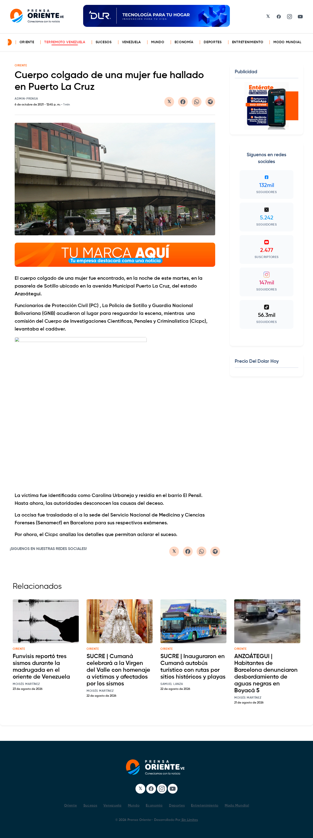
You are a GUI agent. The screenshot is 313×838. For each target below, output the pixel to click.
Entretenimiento (247, 42)
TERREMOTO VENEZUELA (64, 42)
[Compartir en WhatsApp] (196, 102)
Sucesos (104, 42)
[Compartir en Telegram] (210, 102)
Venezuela (131, 42)
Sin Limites (189, 820)
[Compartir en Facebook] (183, 102)
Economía (184, 42)
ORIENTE (21, 65)
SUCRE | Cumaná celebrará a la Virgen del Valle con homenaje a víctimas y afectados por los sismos (118, 670)
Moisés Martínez (26, 684)
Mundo (157, 42)
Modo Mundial (287, 42)
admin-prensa (26, 98)
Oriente (27, 42)
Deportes (213, 42)
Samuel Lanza (171, 684)
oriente (19, 649)
